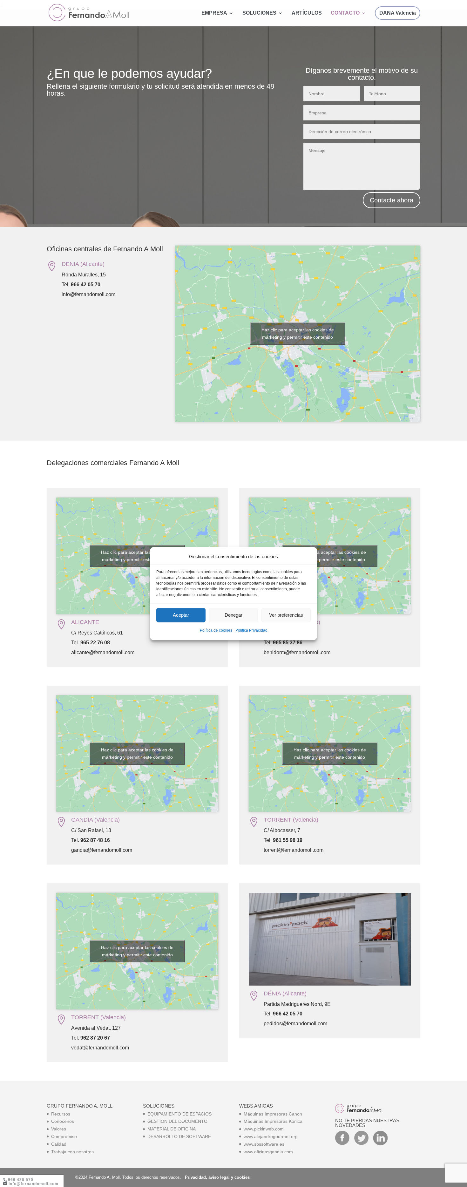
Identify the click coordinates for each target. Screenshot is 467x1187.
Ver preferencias (286, 615)
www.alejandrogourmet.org (271, 1136)
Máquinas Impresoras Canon (273, 1113)
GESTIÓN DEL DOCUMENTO (177, 1121)
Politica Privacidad (251, 630)
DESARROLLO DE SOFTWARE (179, 1136)
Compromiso (64, 1136)
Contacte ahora (391, 200)
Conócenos (62, 1121)
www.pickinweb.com (264, 1128)
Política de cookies (216, 630)
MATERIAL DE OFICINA (171, 1128)
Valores (58, 1128)
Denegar (233, 615)
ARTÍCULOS (307, 13)
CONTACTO (345, 13)
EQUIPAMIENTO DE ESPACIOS (179, 1113)
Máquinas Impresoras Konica (273, 1121)
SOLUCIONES (259, 13)
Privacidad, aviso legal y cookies (217, 1177)
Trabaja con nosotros (72, 1151)
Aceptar (181, 615)
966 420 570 (20, 1179)
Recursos (60, 1113)
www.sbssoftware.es (264, 1144)
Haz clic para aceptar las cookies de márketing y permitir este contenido (297, 333)
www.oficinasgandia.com (268, 1151)
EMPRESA (214, 13)
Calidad (58, 1144)
